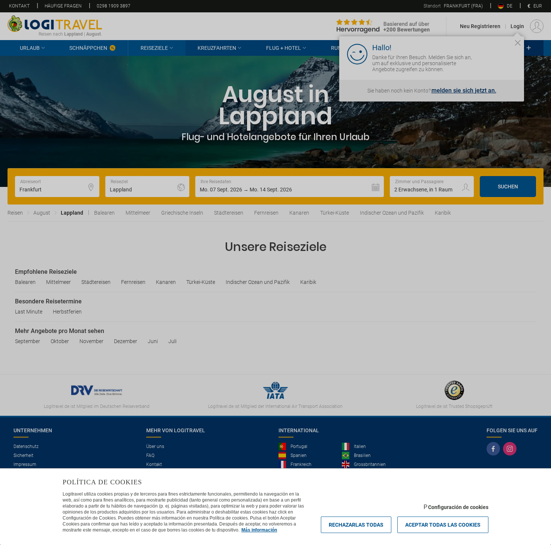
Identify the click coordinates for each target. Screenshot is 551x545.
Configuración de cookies (458, 507)
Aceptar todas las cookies (443, 525)
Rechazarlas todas (356, 525)
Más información (259, 530)
